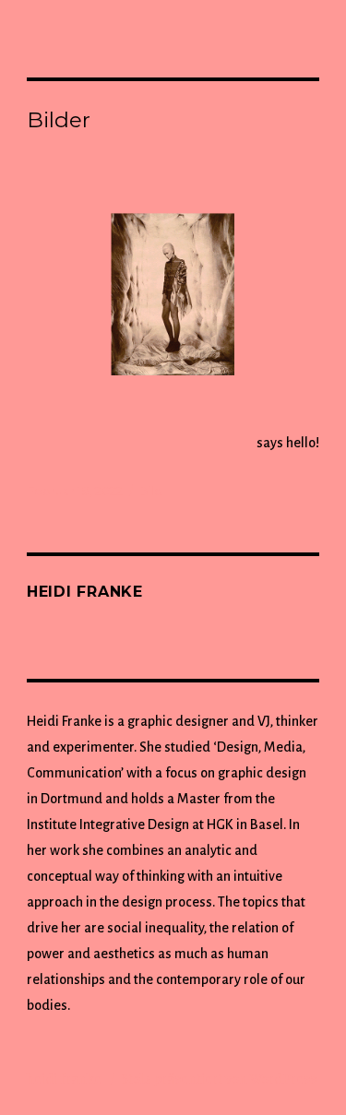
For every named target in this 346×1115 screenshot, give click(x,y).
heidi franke (65, 1079)
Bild (150, 490)
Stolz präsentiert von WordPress (218, 1079)
